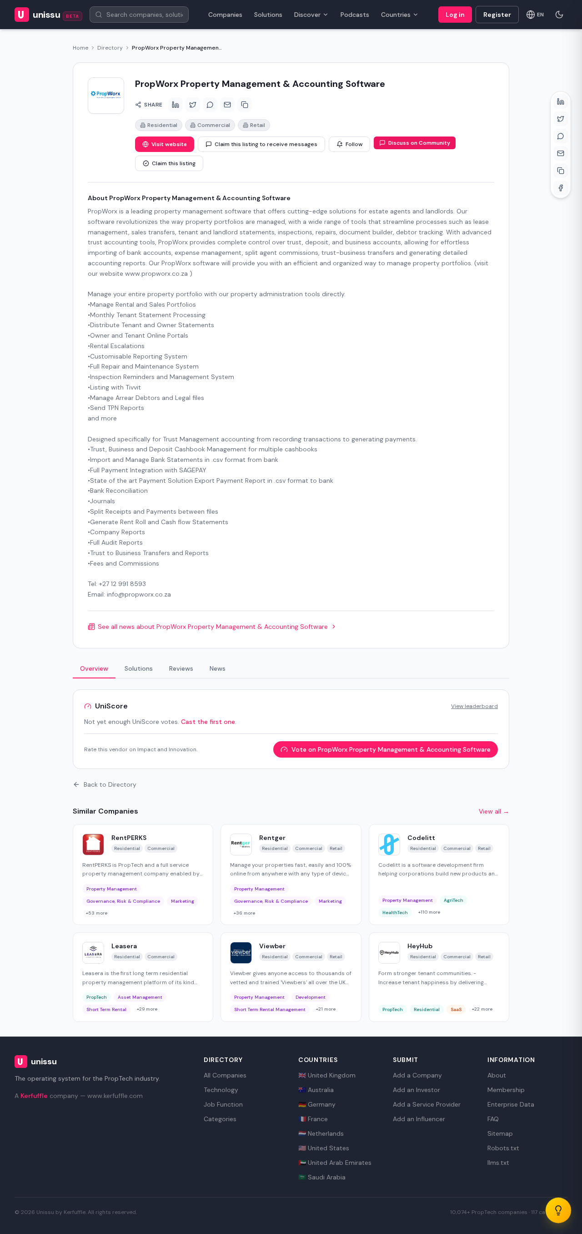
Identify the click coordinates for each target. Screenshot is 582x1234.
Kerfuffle (34, 1096)
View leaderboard (474, 706)
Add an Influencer (419, 1119)
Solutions (268, 14)
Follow (354, 144)
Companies (225, 14)
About (496, 1075)
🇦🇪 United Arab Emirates (334, 1162)
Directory (110, 47)
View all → (494, 811)
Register (497, 14)
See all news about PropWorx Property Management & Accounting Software (213, 626)
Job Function (223, 1104)
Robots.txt (503, 1148)
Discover (307, 14)
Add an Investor (416, 1090)
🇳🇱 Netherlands (321, 1133)
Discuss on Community (419, 143)
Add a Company (417, 1075)
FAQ (493, 1119)
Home (80, 47)
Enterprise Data (510, 1104)
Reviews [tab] (181, 668)
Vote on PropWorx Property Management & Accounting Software (391, 749)
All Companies (225, 1075)
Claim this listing (174, 163)
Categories (220, 1119)
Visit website (169, 144)
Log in (455, 14)
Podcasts (355, 14)
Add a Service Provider (427, 1104)
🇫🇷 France (313, 1119)
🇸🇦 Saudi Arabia (322, 1177)
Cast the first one (208, 722)
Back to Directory (110, 784)
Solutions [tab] (139, 668)
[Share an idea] (558, 1210)
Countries (396, 14)
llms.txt (498, 1162)
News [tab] (218, 668)
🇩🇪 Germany (317, 1104)
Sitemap (500, 1133)
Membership (506, 1090)
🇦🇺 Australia (316, 1090)
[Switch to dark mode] (559, 14)
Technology (221, 1090)
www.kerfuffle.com (115, 1096)
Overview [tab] (94, 668)
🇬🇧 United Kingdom (327, 1075)
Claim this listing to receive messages (266, 144)
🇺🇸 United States (323, 1148)
